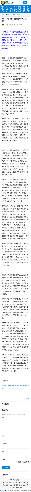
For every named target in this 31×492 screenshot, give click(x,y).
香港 (7, 7)
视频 (2, 11)
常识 (23, 7)
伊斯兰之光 (17, 480)
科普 (28, 11)
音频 (28, 9)
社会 (19, 9)
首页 (2, 7)
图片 (7, 11)
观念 (11, 11)
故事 (23, 9)
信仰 (19, 7)
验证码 (4, 459)
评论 (3, 417)
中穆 (15, 7)
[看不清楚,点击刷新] (22, 462)
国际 (11, 7)
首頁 (12, 14)
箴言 (15, 11)
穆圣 (7, 9)
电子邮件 (4, 443)
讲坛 (11, 9)
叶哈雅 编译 (8, 25)
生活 (15, 9)
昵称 (3, 436)
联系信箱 (2, 490)
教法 (28, 7)
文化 (19, 11)
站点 (3, 451)
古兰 (2, 9)
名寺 (23, 11)
